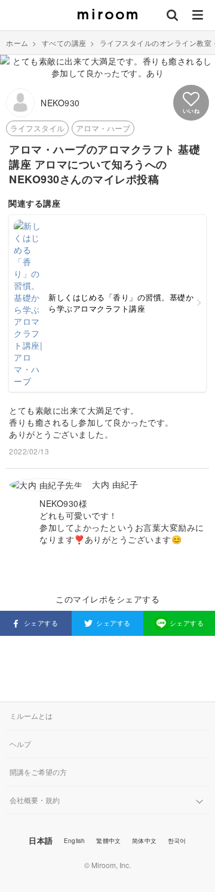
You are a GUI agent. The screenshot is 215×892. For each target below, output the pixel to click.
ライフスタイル (37, 128)
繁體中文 (108, 840)
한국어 (177, 840)
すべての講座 (64, 43)
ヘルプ (20, 744)
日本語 (41, 840)
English (74, 840)
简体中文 (144, 840)
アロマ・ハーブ (103, 128)
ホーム (17, 43)
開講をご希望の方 (38, 772)
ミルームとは (31, 715)
